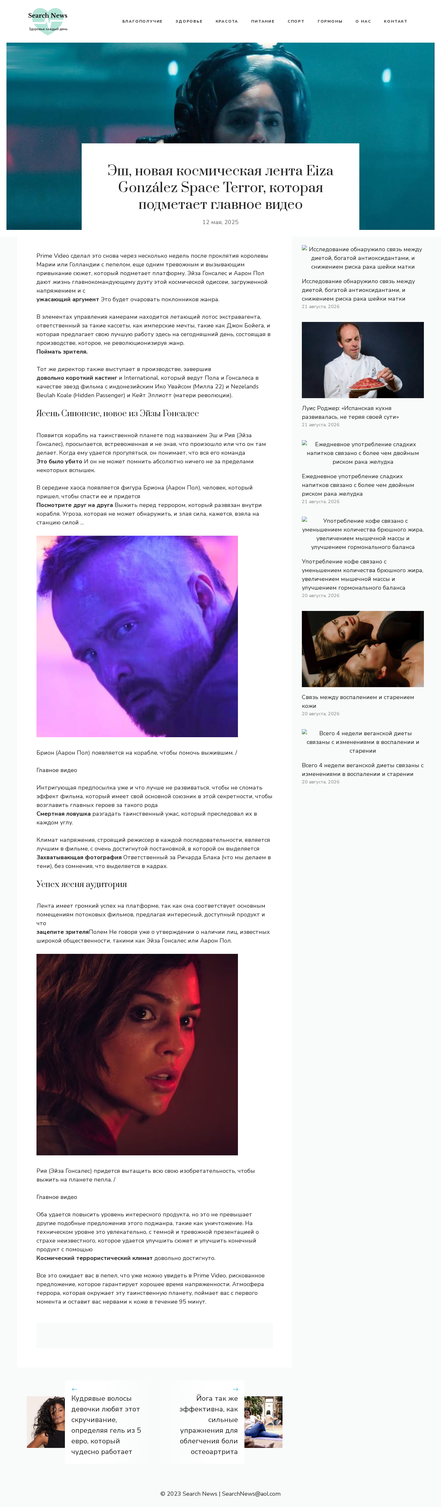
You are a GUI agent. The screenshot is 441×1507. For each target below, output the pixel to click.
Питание (263, 21)
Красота (227, 21)
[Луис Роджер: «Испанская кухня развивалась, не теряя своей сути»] (363, 393)
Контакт (396, 21)
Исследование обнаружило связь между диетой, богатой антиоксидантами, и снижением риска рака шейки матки (358, 290)
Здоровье (189, 21)
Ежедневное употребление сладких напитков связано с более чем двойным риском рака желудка (358, 485)
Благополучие (142, 21)
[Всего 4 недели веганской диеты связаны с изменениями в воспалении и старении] (363, 751)
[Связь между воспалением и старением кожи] (363, 682)
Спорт (296, 21)
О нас (363, 21)
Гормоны (330, 21)
